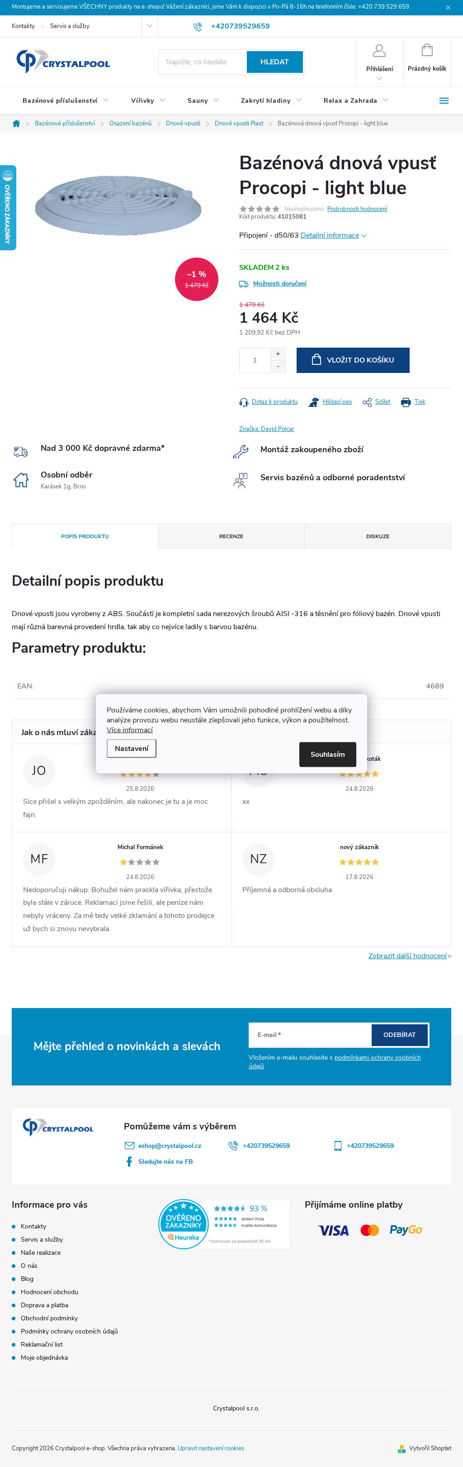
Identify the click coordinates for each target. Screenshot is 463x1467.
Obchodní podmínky (49, 1318)
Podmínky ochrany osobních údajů (69, 1331)
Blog (27, 1279)
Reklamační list (42, 1344)
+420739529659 (266, 1146)
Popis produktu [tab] (85, 536)
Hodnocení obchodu (49, 1292)
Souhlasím (328, 754)
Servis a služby (70, 26)
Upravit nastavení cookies (211, 1448)
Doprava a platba (44, 1305)
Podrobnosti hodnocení (357, 209)
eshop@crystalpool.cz (169, 1146)
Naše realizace (41, 1252)
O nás (29, 1266)
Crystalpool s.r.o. (236, 1408)
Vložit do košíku (360, 360)
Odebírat (399, 1035)
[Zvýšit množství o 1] (277, 354)
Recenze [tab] (231, 536)
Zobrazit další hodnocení (408, 956)
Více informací (130, 730)
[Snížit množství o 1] (277, 366)
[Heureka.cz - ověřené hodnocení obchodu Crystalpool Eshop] (224, 1224)
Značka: (266, 429)
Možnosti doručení (280, 283)
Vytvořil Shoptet (430, 1448)
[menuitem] (66, 101)
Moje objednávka (44, 1357)
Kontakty (23, 26)
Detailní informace (330, 235)
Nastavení (131, 748)
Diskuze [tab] (377, 536)
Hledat (274, 62)
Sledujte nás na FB (165, 1161)
